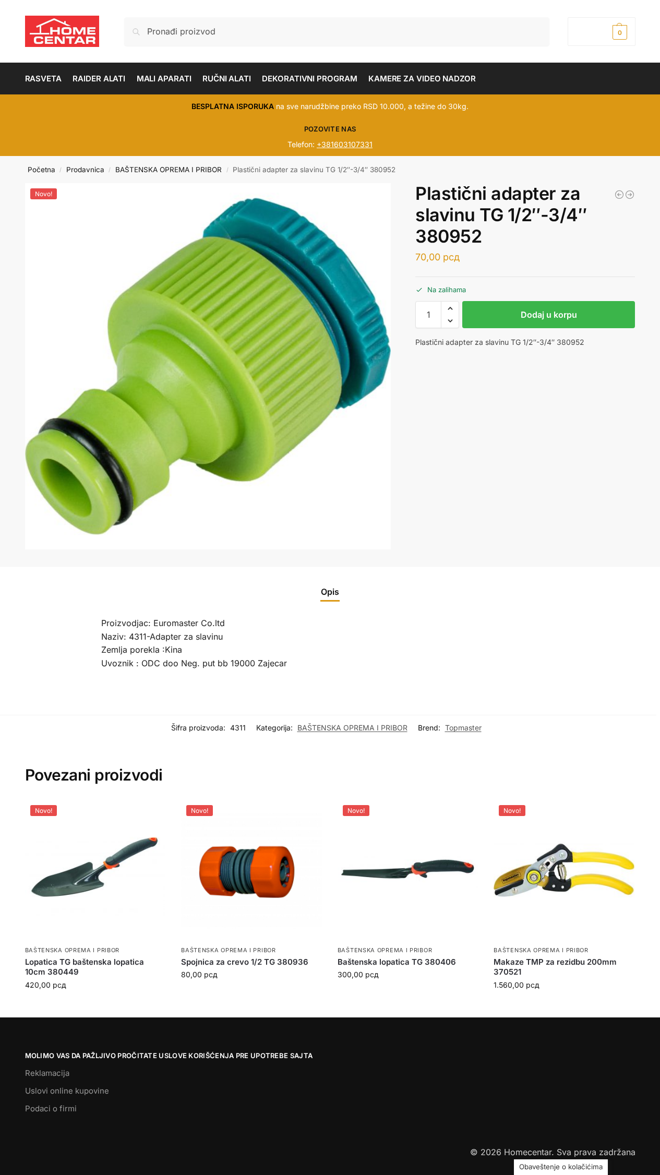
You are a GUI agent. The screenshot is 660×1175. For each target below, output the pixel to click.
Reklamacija (47, 1073)
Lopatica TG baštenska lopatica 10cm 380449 (84, 967)
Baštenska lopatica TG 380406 (397, 962)
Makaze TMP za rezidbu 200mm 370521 (555, 967)
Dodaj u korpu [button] (95, 1006)
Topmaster (463, 727)
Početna (41, 169)
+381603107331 (345, 144)
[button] (601, 31)
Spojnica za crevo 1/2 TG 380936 (244, 962)
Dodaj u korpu (549, 314)
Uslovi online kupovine (67, 1091)
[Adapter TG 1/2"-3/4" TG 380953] (630, 194)
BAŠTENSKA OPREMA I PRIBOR (168, 169)
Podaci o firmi (51, 1108)
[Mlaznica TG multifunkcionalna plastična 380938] (619, 194)
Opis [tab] (330, 591)
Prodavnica (85, 169)
